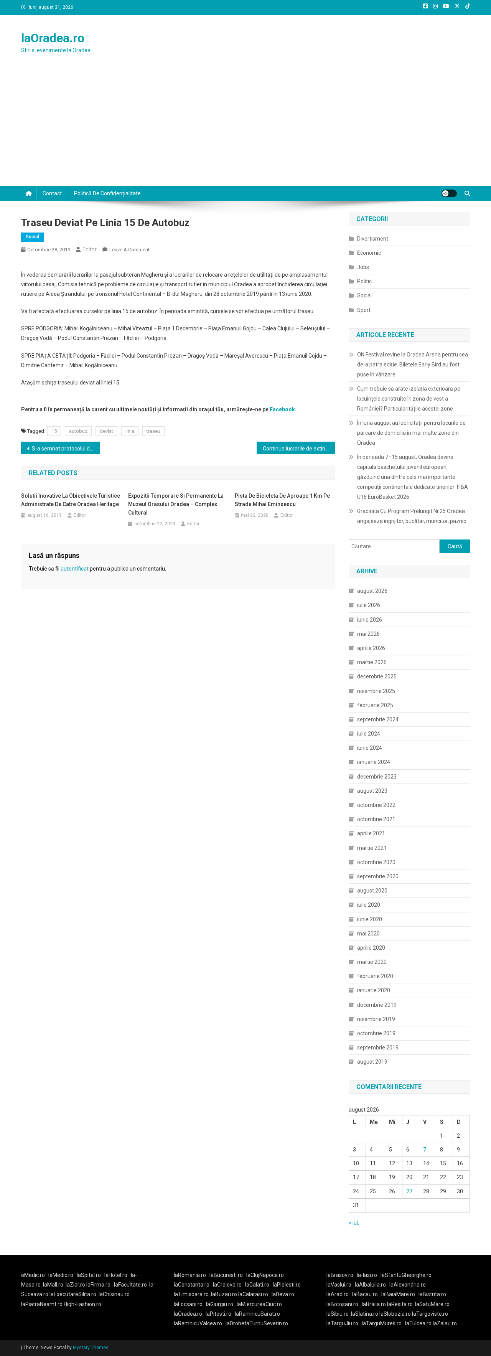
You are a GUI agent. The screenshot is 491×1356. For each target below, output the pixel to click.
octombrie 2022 (376, 805)
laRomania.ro (190, 1275)
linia (129, 431)
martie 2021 (372, 848)
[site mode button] (449, 193)
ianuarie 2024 (373, 762)
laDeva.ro (283, 1294)
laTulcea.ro (419, 1323)
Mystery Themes (91, 1347)
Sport (364, 310)
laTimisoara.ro (191, 1294)
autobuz (78, 431)
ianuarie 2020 (373, 990)
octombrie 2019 (376, 1033)
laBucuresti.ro (226, 1275)
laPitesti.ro (218, 1314)
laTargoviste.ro (430, 1314)
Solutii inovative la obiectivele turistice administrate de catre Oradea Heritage (70, 500)
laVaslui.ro (340, 1285)
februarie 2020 (375, 976)
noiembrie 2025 (376, 691)
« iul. (354, 1223)
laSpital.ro (89, 1275)
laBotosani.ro (342, 1304)
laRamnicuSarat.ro (257, 1314)
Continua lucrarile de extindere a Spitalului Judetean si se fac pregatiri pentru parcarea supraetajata (299, 448)
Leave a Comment (129, 249)
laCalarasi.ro (253, 1294)
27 (409, 1191)
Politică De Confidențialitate (107, 193)
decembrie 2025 (377, 676)
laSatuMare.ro (432, 1304)
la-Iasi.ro (367, 1275)
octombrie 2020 (376, 862)
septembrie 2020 (378, 876)
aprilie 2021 (371, 833)
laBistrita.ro (432, 1294)
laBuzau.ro (224, 1294)
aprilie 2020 (371, 948)
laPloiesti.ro (287, 1285)
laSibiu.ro (337, 1314)
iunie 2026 (369, 620)
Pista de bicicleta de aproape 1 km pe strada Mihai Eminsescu (282, 500)
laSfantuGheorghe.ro (406, 1275)
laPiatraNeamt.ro (42, 1304)
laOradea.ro (52, 38)
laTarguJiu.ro (344, 1323)
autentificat (75, 569)
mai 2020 (368, 933)
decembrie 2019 (377, 1005)
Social (32, 236)
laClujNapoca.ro (265, 1275)
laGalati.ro (257, 1285)
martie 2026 (372, 662)
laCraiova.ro (227, 1285)
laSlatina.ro (364, 1314)
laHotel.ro (115, 1275)
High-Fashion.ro (82, 1304)
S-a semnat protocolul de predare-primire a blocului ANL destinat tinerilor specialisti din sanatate (66, 448)
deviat (106, 431)
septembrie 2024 (378, 719)
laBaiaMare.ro (398, 1294)
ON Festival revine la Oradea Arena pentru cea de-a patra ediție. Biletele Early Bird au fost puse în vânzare (412, 364)
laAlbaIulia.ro (370, 1285)
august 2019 (372, 1062)
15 (54, 431)
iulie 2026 (368, 605)
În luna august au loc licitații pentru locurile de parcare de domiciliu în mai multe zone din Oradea (411, 433)
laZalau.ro (445, 1323)
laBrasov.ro (339, 1275)
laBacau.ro (365, 1294)
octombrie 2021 (376, 819)
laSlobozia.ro (395, 1314)
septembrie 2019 (378, 1047)
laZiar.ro (76, 1285)
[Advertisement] (245, 128)
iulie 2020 (368, 905)
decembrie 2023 (377, 777)
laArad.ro (337, 1294)
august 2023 (372, 791)
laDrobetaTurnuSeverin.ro (257, 1323)
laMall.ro (53, 1285)
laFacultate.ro (130, 1285)
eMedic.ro (33, 1275)
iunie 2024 (369, 748)
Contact (52, 193)
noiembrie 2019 (376, 1019)
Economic (369, 253)
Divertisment (372, 239)
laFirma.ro (98, 1285)
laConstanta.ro (191, 1285)
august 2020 (372, 891)
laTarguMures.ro (382, 1323)
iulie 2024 (368, 734)
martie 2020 (372, 962)
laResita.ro (400, 1304)
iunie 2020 (369, 919)
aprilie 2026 (371, 648)
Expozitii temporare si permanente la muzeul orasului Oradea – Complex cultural (176, 504)
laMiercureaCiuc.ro (259, 1304)
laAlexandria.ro (407, 1285)
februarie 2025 (375, 705)
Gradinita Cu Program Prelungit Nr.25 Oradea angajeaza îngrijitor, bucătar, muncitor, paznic (411, 516)
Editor (89, 249)
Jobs (363, 267)
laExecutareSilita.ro (72, 1294)
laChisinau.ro (114, 1294)
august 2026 (372, 591)
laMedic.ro (61, 1275)
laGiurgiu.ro (221, 1304)
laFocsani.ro (188, 1304)
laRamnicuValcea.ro (198, 1323)
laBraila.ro (374, 1304)
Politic (364, 281)
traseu (153, 431)
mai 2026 (368, 634)
